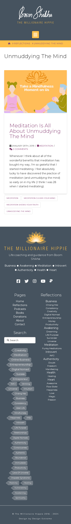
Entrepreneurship (52, 317)
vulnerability (20, 488)
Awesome (52, 383)
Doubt (51, 362)
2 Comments (20, 149)
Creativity (52, 311)
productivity (20, 468)
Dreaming (51, 331)
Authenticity (25, 270)
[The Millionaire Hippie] (35, 240)
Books (20, 312)
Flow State (51, 386)
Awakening (27, 265)
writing (26, 384)
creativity (20, 350)
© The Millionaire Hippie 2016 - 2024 (35, 514)
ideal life (20, 408)
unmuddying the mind (18, 211)
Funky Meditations (52, 348)
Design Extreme (42, 518)
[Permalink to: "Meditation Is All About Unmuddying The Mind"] (35, 91)
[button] (35, 34)
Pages (20, 295)
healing (27, 483)
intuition (28, 389)
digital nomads (20, 438)
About (20, 320)
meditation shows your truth (22, 205)
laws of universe (20, 473)
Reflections (20, 305)
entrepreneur (20, 379)
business (20, 398)
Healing (52, 376)
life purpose (20, 428)
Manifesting (52, 369)
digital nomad (20, 369)
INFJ (13, 384)
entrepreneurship (20, 364)
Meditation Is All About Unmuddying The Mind (35, 130)
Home (20, 301)
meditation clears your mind (39, 198)
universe (13, 389)
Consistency (52, 308)
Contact (20, 324)
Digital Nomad (52, 314)
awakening (20, 493)
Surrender (52, 338)
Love (52, 393)
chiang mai (20, 393)
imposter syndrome (20, 478)
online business (20, 359)
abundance (20, 458)
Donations (19, 316)
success (20, 374)
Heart (53, 270)
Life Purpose (52, 334)
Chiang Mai (52, 304)
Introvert (60, 265)
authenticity (20, 443)
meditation (12, 198)
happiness (15, 418)
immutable (20, 463)
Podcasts (20, 309)
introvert (20, 423)
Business (10, 265)
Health (41, 270)
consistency (20, 403)
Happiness (52, 389)
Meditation (46, 145)
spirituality (20, 498)
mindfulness (20, 413)
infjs (29, 418)
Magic (52, 396)
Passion (52, 399)
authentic (20, 453)
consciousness (20, 448)
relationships (20, 433)
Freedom (52, 365)
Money (51, 321)
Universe (52, 341)
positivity (13, 483)
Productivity (52, 324)
